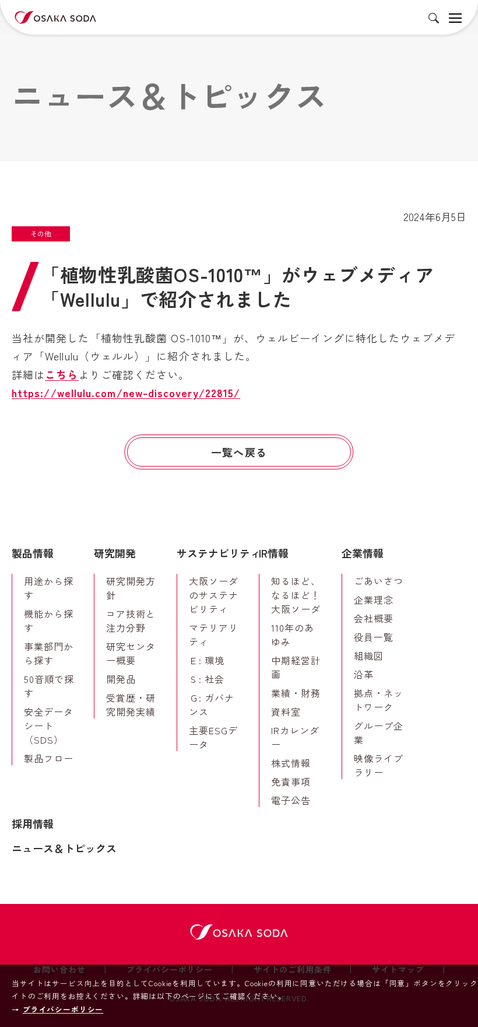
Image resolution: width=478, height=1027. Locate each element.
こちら (61, 374)
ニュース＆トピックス (64, 848)
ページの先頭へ (451, 530)
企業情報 (363, 552)
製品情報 (33, 552)
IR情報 (274, 552)
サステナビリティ (219, 552)
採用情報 (33, 823)
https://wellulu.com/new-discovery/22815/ (126, 392)
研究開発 (115, 552)
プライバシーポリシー (63, 1009)
